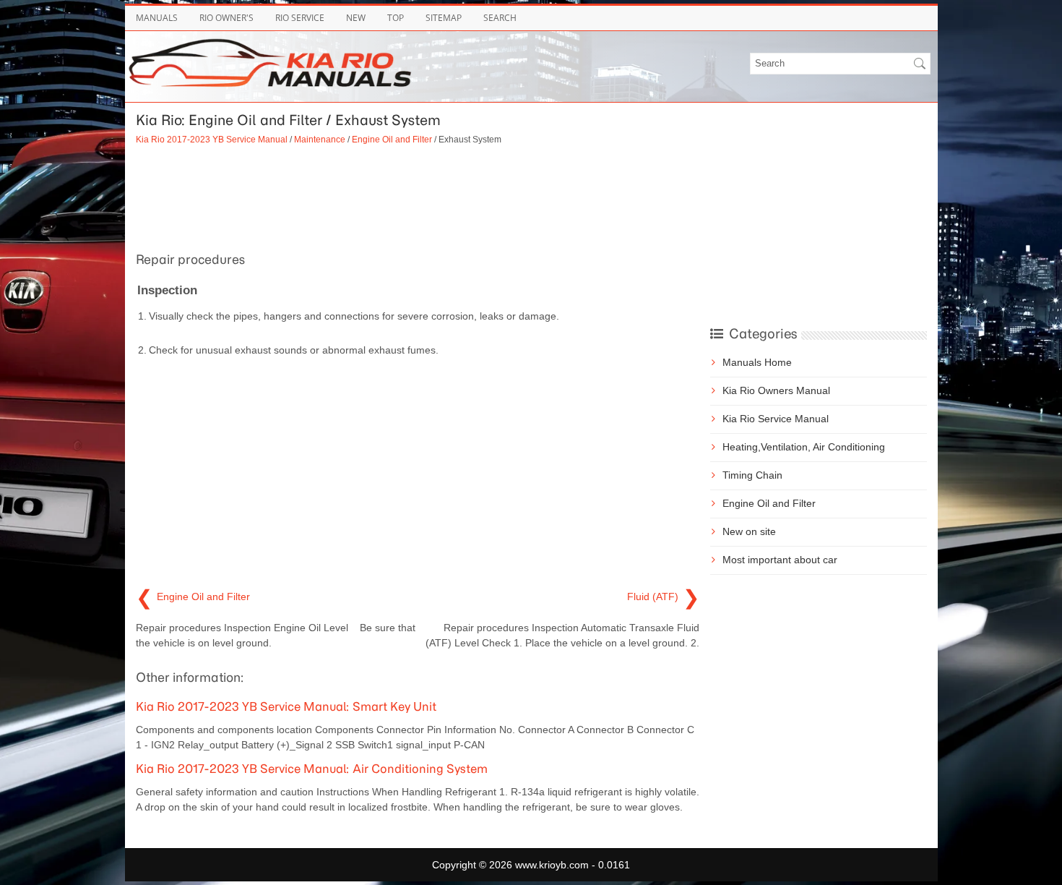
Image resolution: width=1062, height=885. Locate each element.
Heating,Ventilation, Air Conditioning (803, 447)
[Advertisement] (417, 196)
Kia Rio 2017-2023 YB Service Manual (212, 139)
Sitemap (444, 18)
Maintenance (319, 139)
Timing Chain (752, 475)
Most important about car (779, 559)
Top (395, 18)
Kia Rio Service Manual (775, 418)
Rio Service (299, 18)
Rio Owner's (226, 18)
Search (500, 18)
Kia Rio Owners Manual (776, 390)
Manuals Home (757, 362)
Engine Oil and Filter (392, 139)
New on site (749, 531)
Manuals (157, 18)
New (356, 18)
